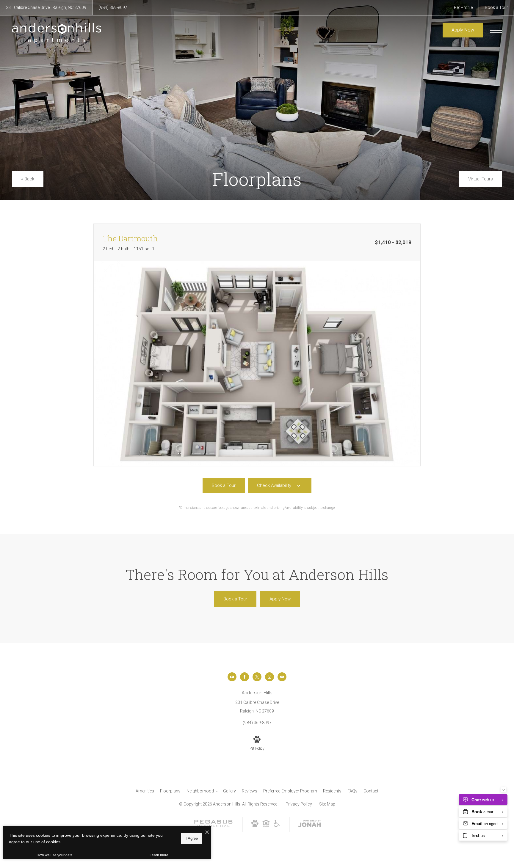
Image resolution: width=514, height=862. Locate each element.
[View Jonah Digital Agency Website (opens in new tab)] (309, 824)
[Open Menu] (496, 30)
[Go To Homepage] (56, 33)
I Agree (192, 838)
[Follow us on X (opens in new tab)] (257, 676)
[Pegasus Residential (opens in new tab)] (213, 826)
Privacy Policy (299, 804)
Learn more (159, 855)
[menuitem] (145, 791)
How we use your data (55, 855)
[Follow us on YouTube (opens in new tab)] (232, 676)
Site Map (327, 804)
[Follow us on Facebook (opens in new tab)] (244, 676)
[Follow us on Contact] (282, 676)
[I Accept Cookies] (207, 832)
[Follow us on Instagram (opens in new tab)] (269, 676)
